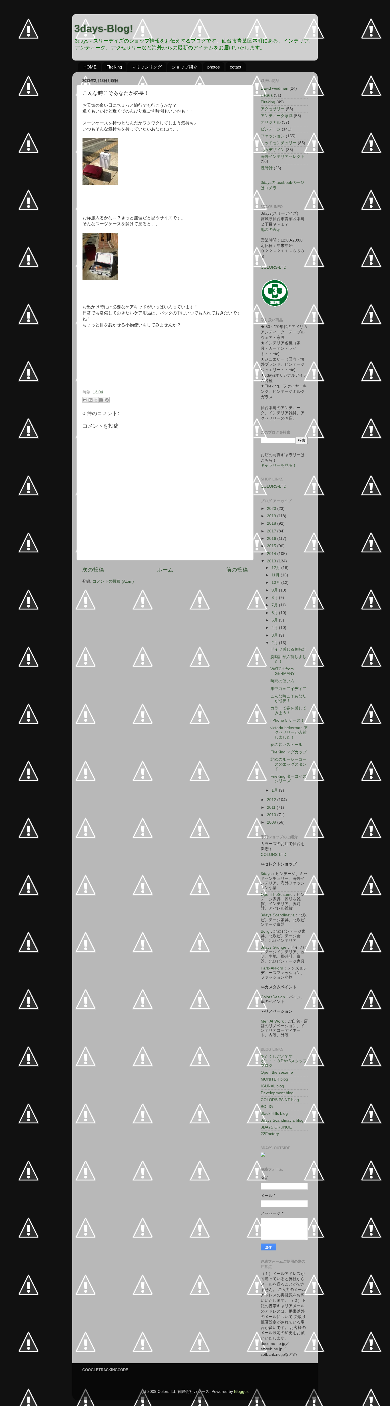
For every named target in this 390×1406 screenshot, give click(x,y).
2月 (275, 643)
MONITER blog (274, 1079)
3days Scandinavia (278, 915)
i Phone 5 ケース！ (287, 720)
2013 (272, 561)
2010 (272, 815)
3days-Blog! (103, 28)
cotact (235, 67)
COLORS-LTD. (274, 854)
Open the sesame (277, 1072)
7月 (275, 605)
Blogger (241, 1391)
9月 (275, 590)
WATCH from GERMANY (282, 671)
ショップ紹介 (184, 67)
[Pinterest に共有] (107, 400)
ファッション (273, 136)
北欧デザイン (273, 150)
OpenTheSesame (277, 894)
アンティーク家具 (277, 116)
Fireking (268, 102)
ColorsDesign (273, 997)
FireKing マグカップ (288, 752)
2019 (272, 516)
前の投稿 (237, 570)
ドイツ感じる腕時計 (288, 649)
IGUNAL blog (272, 1086)
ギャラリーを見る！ (279, 465)
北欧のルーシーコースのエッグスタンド (288, 764)
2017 (272, 531)
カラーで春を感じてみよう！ (288, 710)
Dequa (267, 95)
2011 (272, 807)
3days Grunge (273, 947)
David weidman (274, 88)
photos (213, 67)
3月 (275, 635)
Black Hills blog (274, 1113)
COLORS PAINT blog (280, 1100)
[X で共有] (96, 400)
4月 (275, 627)
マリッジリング (147, 67)
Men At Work (272, 1021)
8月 (275, 598)
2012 (272, 800)
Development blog (277, 1093)
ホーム (165, 570)
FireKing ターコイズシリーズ (288, 778)
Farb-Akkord (272, 968)
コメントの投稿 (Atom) (113, 581)
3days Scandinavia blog (282, 1120)
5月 (275, 620)
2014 (272, 554)
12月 (276, 568)
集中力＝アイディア (288, 689)
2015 (272, 546)
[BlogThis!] (90, 400)
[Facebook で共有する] (101, 400)
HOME (90, 67)
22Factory (270, 1134)
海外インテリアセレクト (283, 156)
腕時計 (267, 168)
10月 (276, 582)
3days (266, 874)
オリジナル (271, 122)
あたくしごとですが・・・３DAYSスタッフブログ (284, 1061)
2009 (272, 822)
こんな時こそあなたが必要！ (288, 698)
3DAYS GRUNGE (276, 1127)
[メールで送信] (85, 400)
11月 (276, 575)
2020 (272, 508)
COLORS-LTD (273, 267)
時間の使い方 (282, 681)
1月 (275, 790)
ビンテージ (271, 129)
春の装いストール (286, 745)
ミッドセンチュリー (279, 143)
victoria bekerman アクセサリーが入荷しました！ (289, 732)
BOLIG (267, 1107)
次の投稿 (93, 570)
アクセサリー (273, 109)
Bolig (265, 931)
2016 (272, 538)
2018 (272, 523)
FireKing (114, 67)
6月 (275, 613)
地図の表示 (271, 230)
